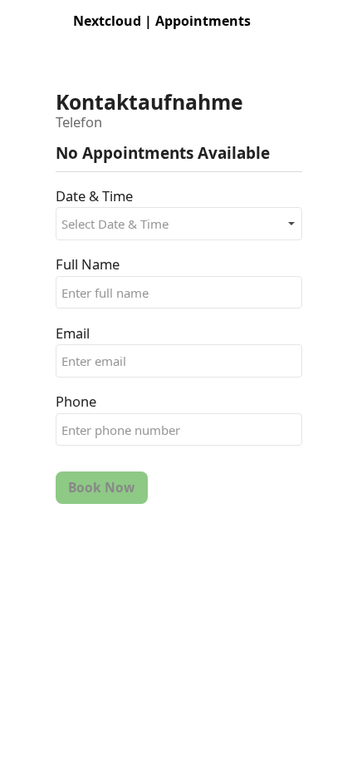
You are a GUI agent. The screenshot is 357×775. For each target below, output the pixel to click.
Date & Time (94, 195)
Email (73, 333)
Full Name (88, 264)
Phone (76, 401)
